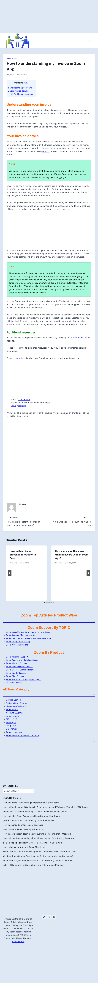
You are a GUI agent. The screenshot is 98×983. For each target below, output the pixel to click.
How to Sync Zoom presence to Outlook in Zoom (23, 555)
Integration (11, 725)
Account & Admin (14, 713)
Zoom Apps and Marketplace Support (23, 660)
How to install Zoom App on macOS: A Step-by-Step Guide (31, 816)
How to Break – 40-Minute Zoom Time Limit (24, 847)
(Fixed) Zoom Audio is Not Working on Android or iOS (28, 820)
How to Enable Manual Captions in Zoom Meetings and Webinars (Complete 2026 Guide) (46, 807)
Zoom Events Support (16, 673)
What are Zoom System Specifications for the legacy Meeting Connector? (38, 856)
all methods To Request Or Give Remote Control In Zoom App (32, 843)
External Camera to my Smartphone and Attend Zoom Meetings (33, 865)
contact (45, 151)
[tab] (44, 602)
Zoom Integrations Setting (18, 641)
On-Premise (11, 729)
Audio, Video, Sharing (16, 703)
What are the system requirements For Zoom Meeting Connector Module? (38, 860)
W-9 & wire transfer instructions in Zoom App (71, 521)
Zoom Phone (24, 399)
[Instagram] (54, 917)
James (11, 75)
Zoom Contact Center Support (20, 670)
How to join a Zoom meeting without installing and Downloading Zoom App (39, 838)
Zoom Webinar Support (16, 663)
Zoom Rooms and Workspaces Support (23, 679)
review (17, 358)
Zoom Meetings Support (17, 657)
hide (26, 83)
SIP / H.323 (11, 719)
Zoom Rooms (12, 716)
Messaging (11, 722)
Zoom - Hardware (14, 732)
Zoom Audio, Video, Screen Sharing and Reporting (28, 638)
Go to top (91, 621)
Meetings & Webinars (16, 706)
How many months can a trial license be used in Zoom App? (71, 555)
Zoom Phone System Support (19, 666)
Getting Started (13, 700)
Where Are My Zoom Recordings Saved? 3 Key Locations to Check (35, 811)
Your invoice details (18, 91)
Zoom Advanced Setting (17, 645)
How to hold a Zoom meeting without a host (24, 829)
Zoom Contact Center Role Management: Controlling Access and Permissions (40, 851)
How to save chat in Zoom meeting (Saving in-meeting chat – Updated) (37, 834)
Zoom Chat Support (15, 676)
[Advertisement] (49, 16)
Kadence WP (18, 941)
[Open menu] (90, 41)
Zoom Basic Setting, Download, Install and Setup (28, 632)
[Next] (88, 573)
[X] (49, 917)
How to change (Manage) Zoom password (23, 825)
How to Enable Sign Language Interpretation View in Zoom (31, 803)
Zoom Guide (12, 59)
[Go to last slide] (9, 573)
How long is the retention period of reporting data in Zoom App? (23, 521)
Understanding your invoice (21, 88)
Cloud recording (18, 406)
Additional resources (22, 94)
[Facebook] (44, 917)
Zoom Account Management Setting (22, 635)
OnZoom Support (14, 682)
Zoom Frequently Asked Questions (22, 735)
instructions (78, 337)
